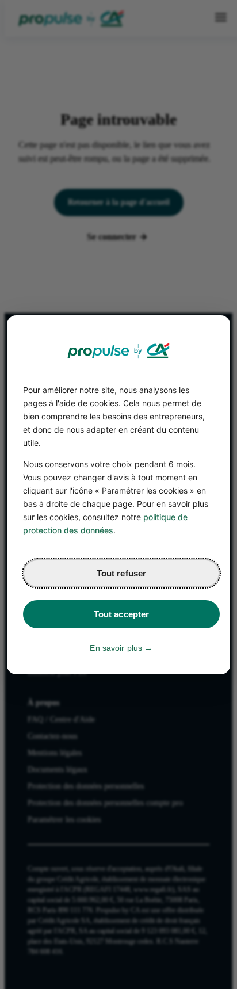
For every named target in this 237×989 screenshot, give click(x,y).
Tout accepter (122, 614)
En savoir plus (116, 647)
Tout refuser (122, 573)
